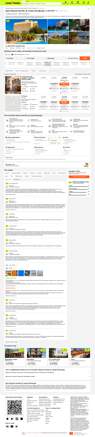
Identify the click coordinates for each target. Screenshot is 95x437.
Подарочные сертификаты (45, 400)
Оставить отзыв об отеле (79, 176)
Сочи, (32, 410)
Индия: (28, 421)
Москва (42, 410)
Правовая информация (75, 432)
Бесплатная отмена (54, 70)
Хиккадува (35, 420)
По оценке (16, 179)
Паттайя (38, 413)
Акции (54, 404)
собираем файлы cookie (29, 432)
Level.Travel (48, 415)
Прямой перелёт (9, 70)
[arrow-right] (86, 345)
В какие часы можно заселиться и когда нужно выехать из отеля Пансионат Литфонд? (29, 372)
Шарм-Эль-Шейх (39, 415)
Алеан (46, 423)
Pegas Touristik (49, 416)
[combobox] (74, 58)
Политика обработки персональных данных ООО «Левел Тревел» (78, 434)
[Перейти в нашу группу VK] (7, 426)
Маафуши (38, 418)
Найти (85, 58)
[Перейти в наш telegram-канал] (16, 426)
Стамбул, (33, 411)
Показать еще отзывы (11, 342)
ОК (71, 433)
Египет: (29, 415)
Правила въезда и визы (58, 400)
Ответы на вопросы (58, 402)
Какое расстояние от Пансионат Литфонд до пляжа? (20, 376)
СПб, (39, 410)
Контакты (29, 404)
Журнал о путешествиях (44, 405)
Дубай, (31, 416)
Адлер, (36, 410)
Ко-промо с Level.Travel (32, 405)
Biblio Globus (48, 411)
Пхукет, (33, 413)
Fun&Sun (47, 418)
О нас (28, 399)
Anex (46, 410)
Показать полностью (10, 194)
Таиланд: (29, 413)
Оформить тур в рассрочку (45, 402)
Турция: (29, 411)
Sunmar (47, 420)
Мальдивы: (29, 418)
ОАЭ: (28, 416)
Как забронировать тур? (59, 399)
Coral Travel (48, 413)
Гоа (31, 421)
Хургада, (33, 415)
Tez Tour (47, 421)
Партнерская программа (45, 404)
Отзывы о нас (30, 402)
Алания (42, 411)
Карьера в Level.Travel (32, 400)
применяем (39, 432)
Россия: (29, 410)
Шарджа (36, 416)
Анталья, (38, 411)
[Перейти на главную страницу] (13, 2)
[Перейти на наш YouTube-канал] (12, 426)
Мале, (34, 418)
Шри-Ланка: (30, 420)
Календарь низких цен (44, 399)
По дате (7, 179)
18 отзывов (8, 170)
